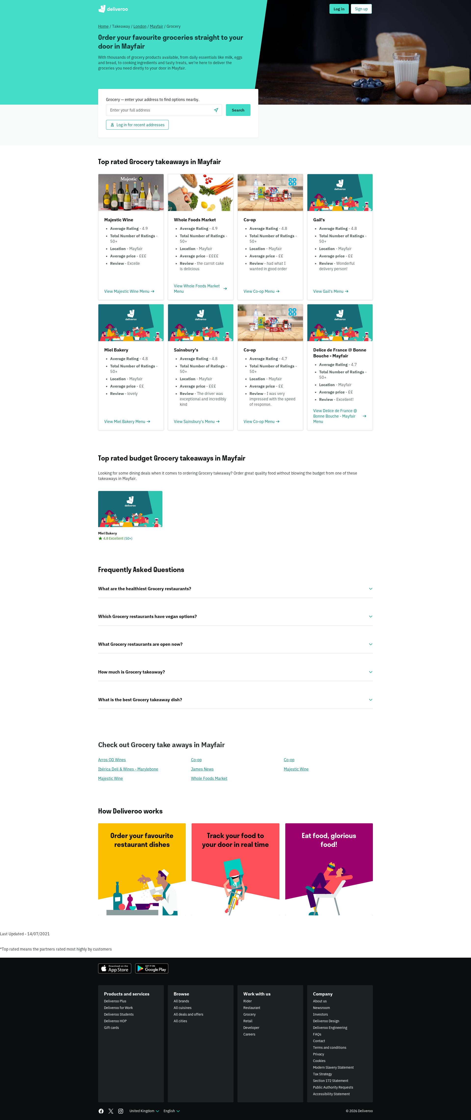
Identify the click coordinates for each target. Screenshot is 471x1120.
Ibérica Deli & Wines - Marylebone (128, 769)
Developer (251, 1027)
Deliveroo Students (119, 1014)
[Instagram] (121, 1111)
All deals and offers (188, 1014)
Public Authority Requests (333, 1087)
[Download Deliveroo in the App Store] (114, 968)
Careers (249, 1034)
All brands (181, 1001)
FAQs (317, 1034)
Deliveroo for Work (118, 1008)
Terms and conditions (329, 1047)
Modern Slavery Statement (333, 1067)
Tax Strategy (322, 1074)
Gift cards (111, 1027)
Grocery (249, 1014)
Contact (319, 1041)
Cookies (319, 1061)
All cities (180, 1021)
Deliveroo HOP (115, 1021)
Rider (247, 1001)
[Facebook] (101, 1111)
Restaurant (251, 1008)
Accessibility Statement (331, 1094)
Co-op (196, 759)
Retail (247, 1021)
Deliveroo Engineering (330, 1027)
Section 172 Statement (330, 1080)
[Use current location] (216, 110)
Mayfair (156, 26)
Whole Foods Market (209, 778)
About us (320, 1001)
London (139, 26)
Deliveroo (113, 9)
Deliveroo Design (326, 1021)
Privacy (318, 1054)
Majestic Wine (296, 769)
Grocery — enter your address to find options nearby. (152, 99)
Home (103, 26)
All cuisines (183, 1008)
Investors (320, 1014)
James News (202, 769)
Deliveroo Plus (115, 1001)
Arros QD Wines (112, 759)
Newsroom (321, 1008)
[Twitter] (111, 1111)
